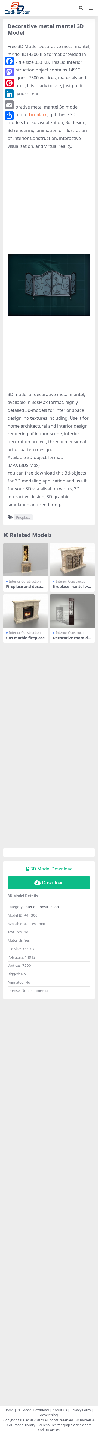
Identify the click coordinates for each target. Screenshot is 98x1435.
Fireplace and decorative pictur (25, 589)
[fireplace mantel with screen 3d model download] (72, 559)
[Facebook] (9, 61)
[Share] (9, 115)
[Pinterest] (9, 82)
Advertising (49, 1415)
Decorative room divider (72, 640)
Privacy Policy (81, 1410)
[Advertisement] (49, 204)
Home (9, 1410)
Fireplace (38, 115)
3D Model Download (33, 1410)
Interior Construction (25, 581)
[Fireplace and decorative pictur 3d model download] (25, 559)
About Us (60, 1410)
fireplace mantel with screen (72, 589)
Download (53, 882)
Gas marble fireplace (25, 637)
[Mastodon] (9, 72)
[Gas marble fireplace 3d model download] (25, 611)
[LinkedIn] (9, 93)
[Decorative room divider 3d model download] (72, 611)
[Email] (9, 104)
